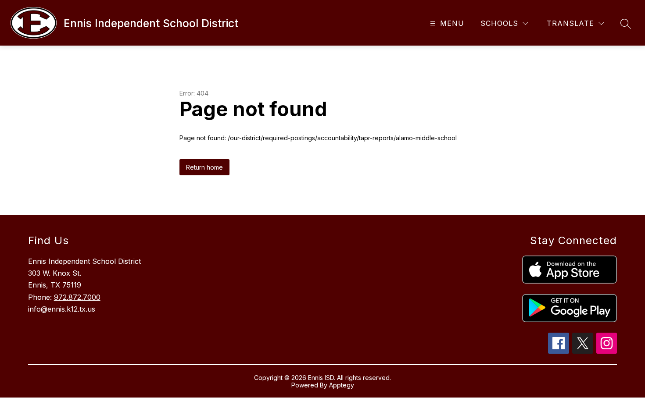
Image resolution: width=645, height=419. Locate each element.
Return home (204, 167)
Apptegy (341, 385)
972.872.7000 (77, 297)
